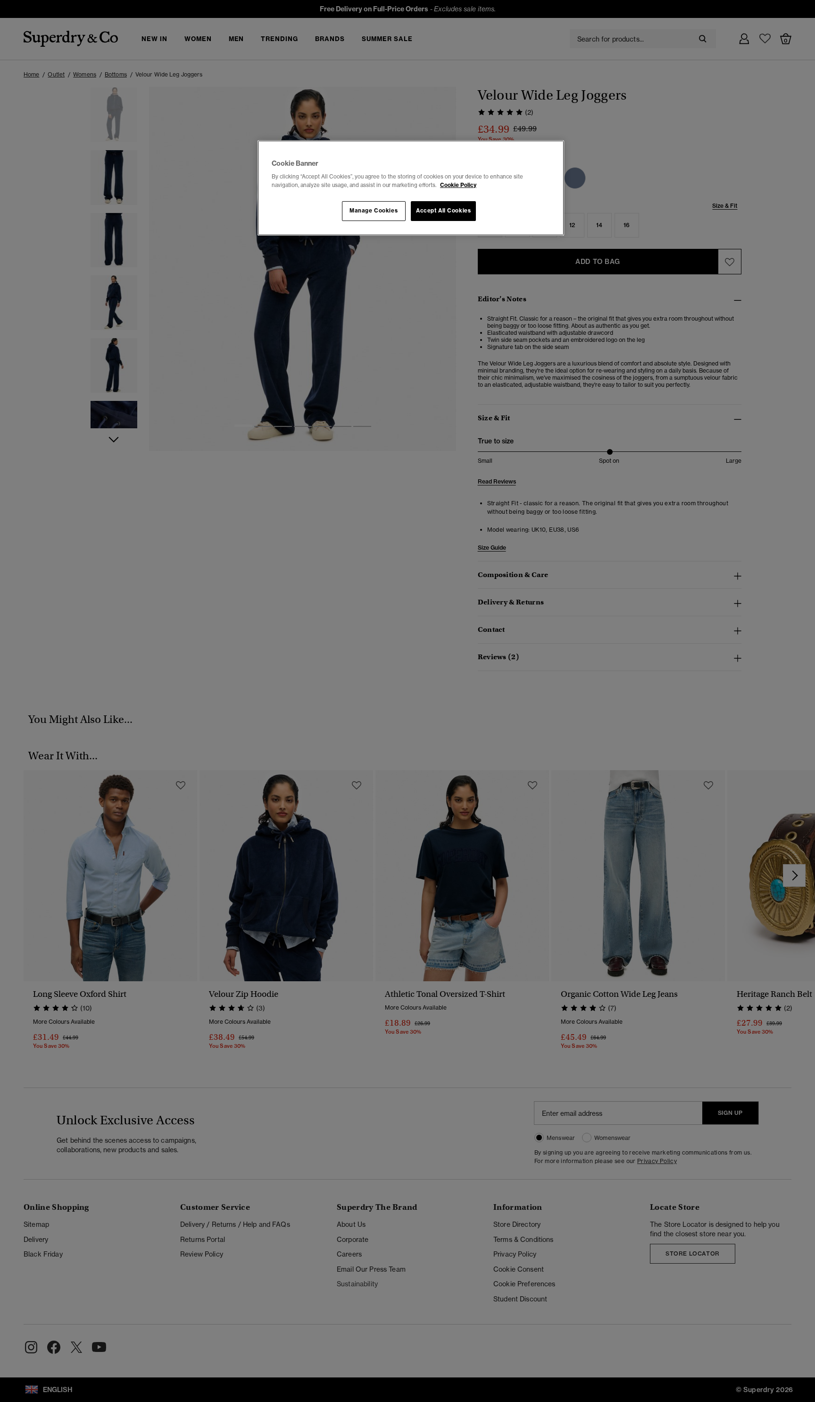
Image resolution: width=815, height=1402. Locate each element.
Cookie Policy (458, 185)
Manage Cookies (373, 210)
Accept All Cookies (443, 210)
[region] (411, 188)
